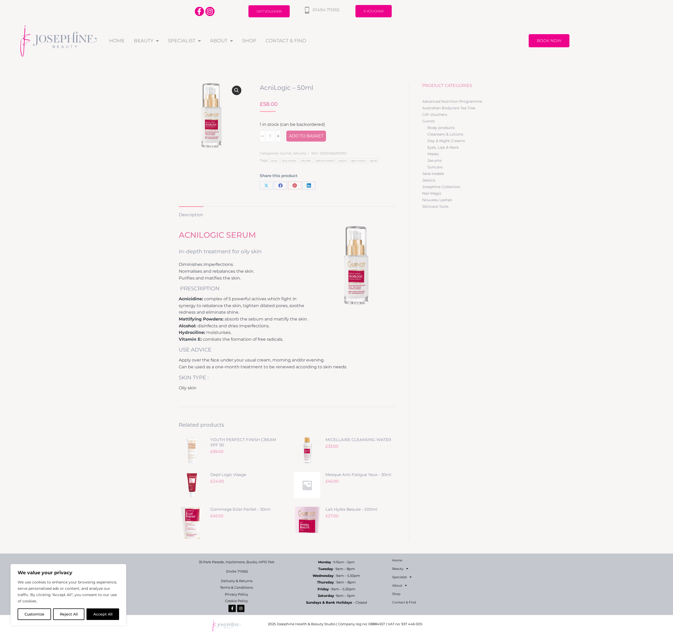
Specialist (181, 41)
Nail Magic (432, 193)
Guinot (286, 153)
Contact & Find (286, 41)
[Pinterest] (294, 185)
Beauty (143, 41)
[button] (236, 90)
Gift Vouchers (434, 114)
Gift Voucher (269, 11)
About (218, 41)
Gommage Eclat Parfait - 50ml (240, 509)
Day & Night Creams (446, 140)
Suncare (434, 167)
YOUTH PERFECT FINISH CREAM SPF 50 (243, 442)
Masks (433, 154)
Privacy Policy (236, 594)
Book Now (549, 40)
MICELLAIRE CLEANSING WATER (358, 439)
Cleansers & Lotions (445, 134)
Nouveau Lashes (437, 200)
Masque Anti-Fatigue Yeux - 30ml (358, 474)
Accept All (103, 614)
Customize (34, 614)
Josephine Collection (441, 186)
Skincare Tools (435, 206)
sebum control (325, 160)
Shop (249, 41)
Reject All (69, 614)
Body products (441, 127)
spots (373, 160)
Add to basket (306, 135)
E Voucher (374, 11)
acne (274, 160)
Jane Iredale (433, 173)
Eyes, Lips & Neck (443, 147)
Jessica (428, 180)
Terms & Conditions (236, 587)
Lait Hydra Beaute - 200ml (351, 509)
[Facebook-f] (199, 11)
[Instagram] (210, 11)
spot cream (358, 160)
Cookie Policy (236, 601)
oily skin (306, 160)
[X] (266, 185)
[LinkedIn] (308, 185)
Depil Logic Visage (228, 474)
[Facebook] (280, 185)
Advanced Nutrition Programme (452, 101)
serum (342, 160)
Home (117, 41)
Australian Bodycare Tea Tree (448, 108)
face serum (289, 160)
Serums (299, 153)
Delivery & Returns (236, 581)
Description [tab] (191, 214)
